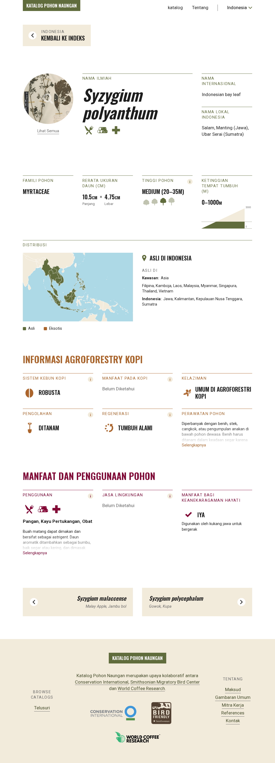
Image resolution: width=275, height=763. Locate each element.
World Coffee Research (141, 688)
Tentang (200, 7)
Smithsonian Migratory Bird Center (165, 682)
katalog (175, 7)
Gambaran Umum (233, 697)
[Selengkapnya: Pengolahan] (90, 414)
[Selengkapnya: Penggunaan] (90, 496)
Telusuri (42, 707)
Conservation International (101, 682)
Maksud (233, 689)
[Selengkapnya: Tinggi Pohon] (190, 181)
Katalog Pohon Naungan (51, 5)
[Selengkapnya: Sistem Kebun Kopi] (90, 379)
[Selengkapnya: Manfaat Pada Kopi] (170, 379)
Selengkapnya (194, 445)
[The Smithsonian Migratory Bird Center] (162, 713)
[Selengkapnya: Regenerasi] (170, 414)
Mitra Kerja (233, 705)
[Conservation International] (113, 713)
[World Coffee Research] (137, 737)
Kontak (233, 720)
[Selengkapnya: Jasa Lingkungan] (170, 496)
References (232, 713)
